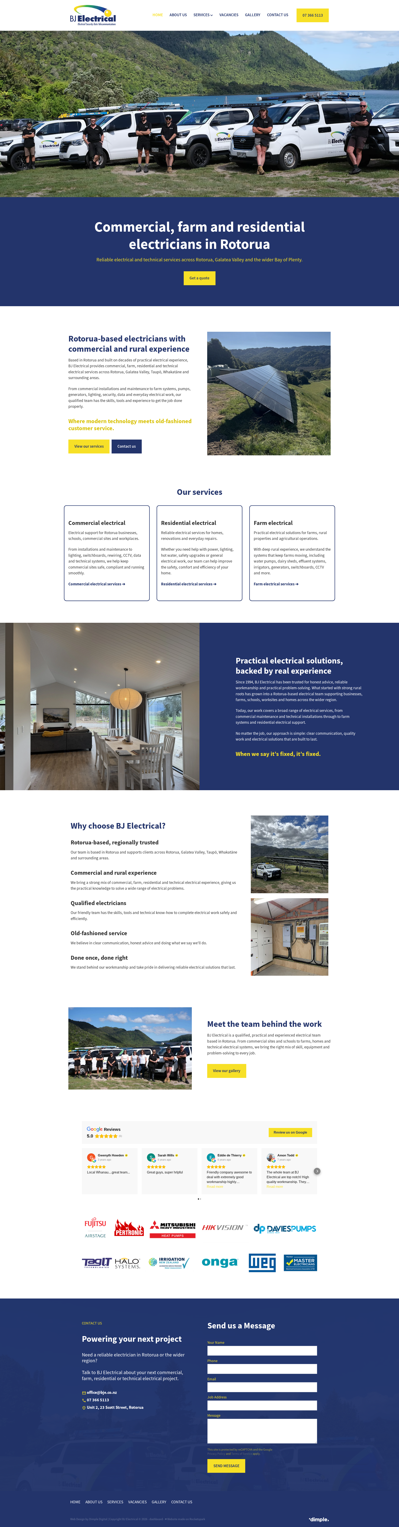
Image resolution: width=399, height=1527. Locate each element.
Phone (212, 1361)
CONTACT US (277, 14)
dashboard (156, 1519)
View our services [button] (89, 446)
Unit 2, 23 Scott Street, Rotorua (115, 1407)
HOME (158, 14)
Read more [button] (215, 1186)
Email (211, 1379)
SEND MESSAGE (226, 1465)
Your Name (215, 1343)
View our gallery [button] (226, 1070)
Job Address (217, 1397)
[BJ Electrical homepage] (96, 15)
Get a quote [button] (199, 278)
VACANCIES (228, 14)
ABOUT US (178, 14)
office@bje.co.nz (102, 1392)
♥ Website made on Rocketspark (185, 1519)
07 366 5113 (313, 15)
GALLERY (252, 14)
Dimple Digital (98, 1519)
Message (213, 1416)
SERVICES (201, 14)
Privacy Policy (216, 1454)
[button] (82, 1171)
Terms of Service (241, 1454)
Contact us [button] (126, 446)
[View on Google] (91, 1157)
